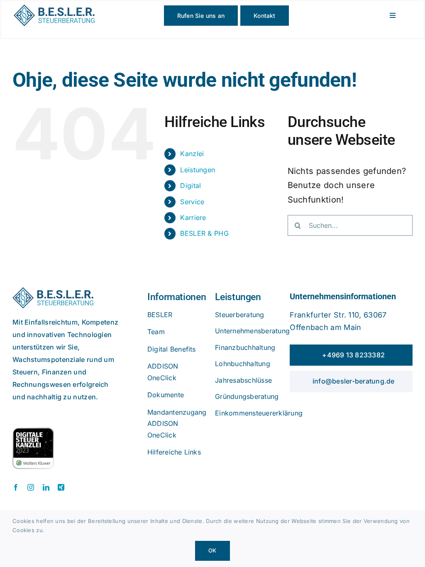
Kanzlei (192, 153)
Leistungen (197, 170)
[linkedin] (46, 487)
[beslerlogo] (54, 9)
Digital (190, 185)
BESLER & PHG (204, 233)
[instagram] (30, 487)
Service (192, 202)
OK (212, 550)
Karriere (193, 217)
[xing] (61, 487)
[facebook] (15, 487)
